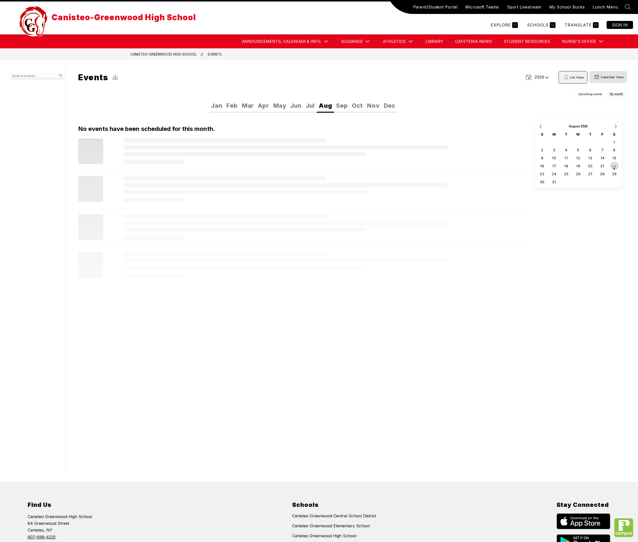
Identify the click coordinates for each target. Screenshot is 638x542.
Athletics (394, 41)
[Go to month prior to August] (540, 126)
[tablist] (256, 106)
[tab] (216, 106)
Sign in (620, 24)
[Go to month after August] (615, 126)
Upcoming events (590, 94)
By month (616, 94)
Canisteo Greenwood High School (324, 535)
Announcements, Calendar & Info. (281, 41)
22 (614, 166)
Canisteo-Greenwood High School (163, 54)
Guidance (352, 41)
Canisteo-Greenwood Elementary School (331, 525)
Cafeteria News (473, 41)
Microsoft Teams (482, 6)
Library (434, 41)
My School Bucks (567, 6)
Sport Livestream (524, 6)
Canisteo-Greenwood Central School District (334, 515)
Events (215, 54)
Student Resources (527, 41)
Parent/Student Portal (435, 6)
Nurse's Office (579, 41)
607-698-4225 (42, 537)
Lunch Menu (605, 6)
